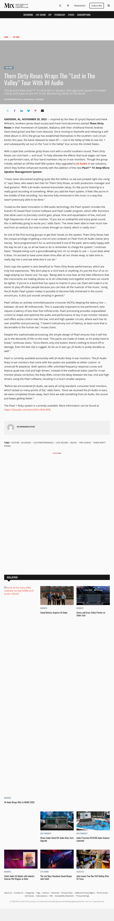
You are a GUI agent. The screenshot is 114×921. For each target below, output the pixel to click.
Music (73, 442)
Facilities (80, 871)
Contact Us (18, 893)
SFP (49, 14)
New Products (45, 833)
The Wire (16, 37)
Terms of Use (102, 893)
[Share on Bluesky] (28, 110)
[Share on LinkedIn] (21, 110)
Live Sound (41, 14)
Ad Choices (29, 896)
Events (71, 14)
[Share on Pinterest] (35, 110)
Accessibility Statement (64, 896)
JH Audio (26, 442)
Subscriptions (84, 14)
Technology (59, 14)
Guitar (15, 442)
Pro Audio (85, 442)
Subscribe (96, 5)
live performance (43, 442)
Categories (29, 893)
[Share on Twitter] (7, 110)
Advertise (55, 893)
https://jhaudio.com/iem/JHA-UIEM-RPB (27, 409)
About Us (8, 893)
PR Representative (13, 99)
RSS (51, 896)
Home (6, 37)
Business (7, 797)
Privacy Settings (82, 896)
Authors (45, 893)
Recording (28, 14)
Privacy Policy (67, 893)
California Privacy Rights (85, 893)
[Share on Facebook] (14, 110)
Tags (38, 893)
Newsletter (80, 5)
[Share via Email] (42, 110)
